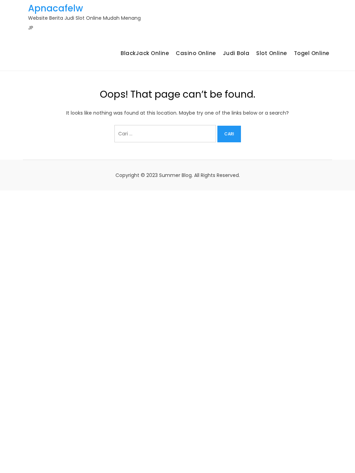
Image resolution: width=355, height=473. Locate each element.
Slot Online (271, 53)
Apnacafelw (55, 8)
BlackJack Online (145, 53)
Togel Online (311, 53)
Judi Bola (236, 53)
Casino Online (196, 53)
